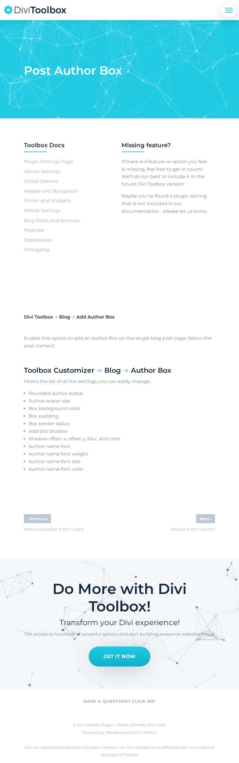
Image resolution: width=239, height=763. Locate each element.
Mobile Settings (42, 210)
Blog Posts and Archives (52, 220)
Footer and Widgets (47, 200)
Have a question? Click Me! (119, 701)
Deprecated (38, 240)
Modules (34, 230)
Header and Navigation (51, 191)
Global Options (41, 181)
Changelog (37, 249)
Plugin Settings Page (48, 161)
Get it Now (119, 656)
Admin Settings (42, 171)
